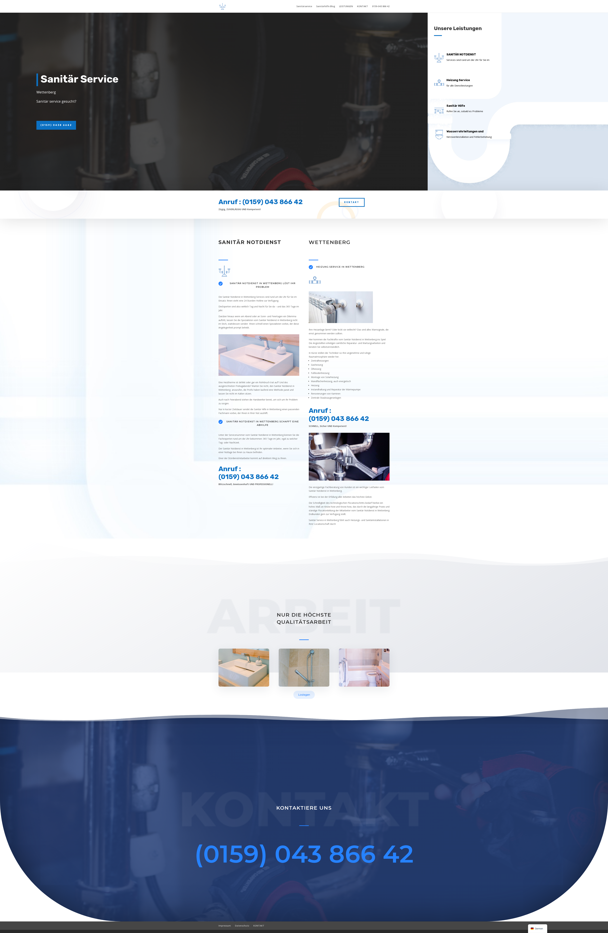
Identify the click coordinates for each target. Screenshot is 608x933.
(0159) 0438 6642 (56, 125)
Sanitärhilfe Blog (325, 6)
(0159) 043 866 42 (304, 854)
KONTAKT (362, 6)
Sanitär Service (79, 79)
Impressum (224, 925)
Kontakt (351, 202)
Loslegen (304, 694)
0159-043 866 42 (381, 6)
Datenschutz (242, 925)
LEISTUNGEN (346, 6)
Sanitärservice (304, 6)
